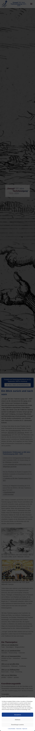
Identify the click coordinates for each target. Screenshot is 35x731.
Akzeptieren (17, 714)
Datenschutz (18, 728)
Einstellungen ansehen (17, 724)
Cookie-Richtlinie (11, 728)
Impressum (24, 728)
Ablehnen (17, 719)
